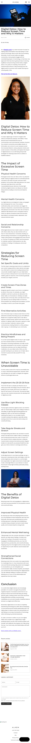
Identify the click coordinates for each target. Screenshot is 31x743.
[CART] (29, 2)
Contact (15, 732)
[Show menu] (2, 2)
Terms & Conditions (15, 740)
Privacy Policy (15, 737)
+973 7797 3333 (15, 730)
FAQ (15, 735)
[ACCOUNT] (26, 2)
